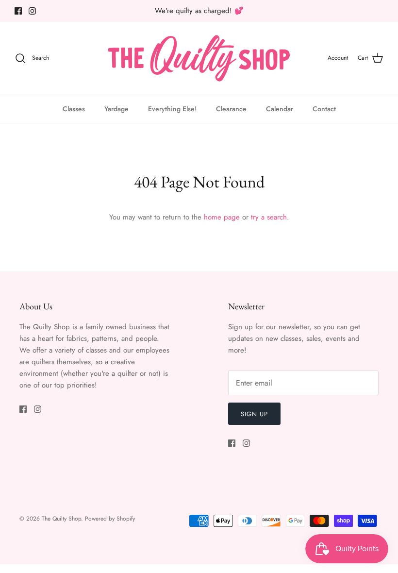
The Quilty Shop (61, 518)
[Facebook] (18, 11)
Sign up (254, 414)
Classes (74, 109)
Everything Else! (172, 109)
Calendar (279, 109)
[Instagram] (32, 11)
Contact (324, 109)
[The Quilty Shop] (199, 58)
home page (222, 217)
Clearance (231, 109)
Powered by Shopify (110, 518)
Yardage (116, 109)
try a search (269, 217)
